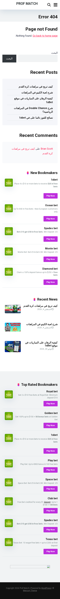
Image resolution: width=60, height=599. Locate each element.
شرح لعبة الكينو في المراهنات (37, 92)
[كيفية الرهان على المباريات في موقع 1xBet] (13, 351)
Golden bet (51, 413)
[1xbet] (9, 185)
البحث (54, 52)
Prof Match (27, 3)
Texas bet (52, 539)
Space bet (51, 479)
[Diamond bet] (9, 274)
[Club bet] (9, 504)
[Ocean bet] (9, 211)
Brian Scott (47, 148)
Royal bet (52, 391)
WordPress (46, 588)
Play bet (53, 460)
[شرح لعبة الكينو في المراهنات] (13, 330)
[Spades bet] (9, 234)
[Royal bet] (9, 397)
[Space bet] (9, 485)
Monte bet (51, 248)
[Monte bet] (9, 254)
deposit (47, 502)
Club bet (53, 498)
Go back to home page (45, 35)
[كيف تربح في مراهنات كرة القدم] (13, 312)
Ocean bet (51, 205)
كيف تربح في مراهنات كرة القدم (36, 86)
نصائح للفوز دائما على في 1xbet (36, 117)
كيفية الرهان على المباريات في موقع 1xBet (33, 100)
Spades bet (51, 228)
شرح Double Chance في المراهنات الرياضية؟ (33, 110)
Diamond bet (50, 268)
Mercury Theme (30, 590)
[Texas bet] (9, 545)
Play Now (50, 196)
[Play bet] (9, 466)
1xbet (54, 179)
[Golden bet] (9, 419)
